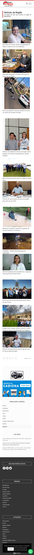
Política (4, 418)
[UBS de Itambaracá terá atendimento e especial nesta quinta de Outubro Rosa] (17, 262)
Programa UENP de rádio (8, 421)
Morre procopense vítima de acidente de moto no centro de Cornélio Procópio (16, 111)
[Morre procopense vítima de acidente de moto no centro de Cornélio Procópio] (17, 93)
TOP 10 (4, 507)
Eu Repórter (5, 408)
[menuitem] (26, 3)
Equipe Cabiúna (6, 494)
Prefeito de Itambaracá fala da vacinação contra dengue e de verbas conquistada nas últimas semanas (17, 153)
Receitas (4, 423)
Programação (6, 504)
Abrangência (6, 485)
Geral (4, 413)
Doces (4, 523)
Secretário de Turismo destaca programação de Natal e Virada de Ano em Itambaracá (16, 45)
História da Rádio (7, 498)
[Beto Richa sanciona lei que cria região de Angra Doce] (17, 167)
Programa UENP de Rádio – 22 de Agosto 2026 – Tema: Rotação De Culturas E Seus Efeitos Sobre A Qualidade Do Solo (17, 448)
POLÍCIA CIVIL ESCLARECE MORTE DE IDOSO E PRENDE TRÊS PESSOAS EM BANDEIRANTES (16, 443)
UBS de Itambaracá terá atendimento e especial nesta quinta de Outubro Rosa (17, 273)
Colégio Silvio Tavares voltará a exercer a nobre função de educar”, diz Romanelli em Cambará (16, 329)
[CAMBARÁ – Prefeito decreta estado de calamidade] (17, 241)
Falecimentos (6, 410)
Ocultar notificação (20, 549)
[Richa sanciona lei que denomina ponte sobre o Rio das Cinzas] (17, 289)
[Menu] (29, 3)
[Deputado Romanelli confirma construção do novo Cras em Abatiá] (17, 61)
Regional (5, 426)
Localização (6, 500)
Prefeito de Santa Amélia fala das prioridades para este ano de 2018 (16, 200)
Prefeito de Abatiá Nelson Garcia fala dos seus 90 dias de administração (16, 350)
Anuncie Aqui (6, 487)
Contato (5, 489)
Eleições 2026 (6, 491)
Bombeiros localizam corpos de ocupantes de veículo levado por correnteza (16, 229)
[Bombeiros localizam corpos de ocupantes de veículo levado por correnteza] (17, 217)
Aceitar (10, 549)
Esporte (4, 405)
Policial (4, 416)
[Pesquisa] (26, 3)
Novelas (5, 502)
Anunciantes (6, 521)
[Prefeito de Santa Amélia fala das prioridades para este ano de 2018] (17, 189)
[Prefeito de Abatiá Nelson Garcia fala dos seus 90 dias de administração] (17, 339)
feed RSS (5, 496)
